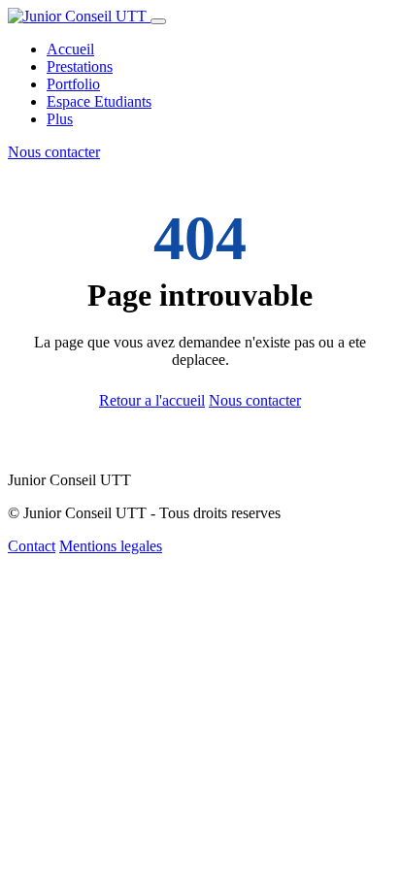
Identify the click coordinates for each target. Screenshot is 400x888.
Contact (31, 546)
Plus (60, 119)
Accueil (70, 49)
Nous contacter (54, 152)
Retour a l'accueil (152, 400)
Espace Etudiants (99, 101)
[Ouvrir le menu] (158, 21)
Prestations (80, 66)
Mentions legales (110, 546)
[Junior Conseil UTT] (79, 16)
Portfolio (73, 84)
